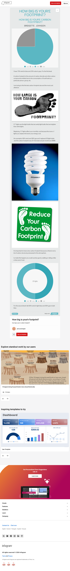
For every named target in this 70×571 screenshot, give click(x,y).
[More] (57, 10)
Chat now (14, 525)
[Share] (14, 334)
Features (5, 506)
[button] (27, 66)
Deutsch (8, 529)
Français (24, 529)
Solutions (5, 510)
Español (19, 529)
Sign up (66, 3)
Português (13, 529)
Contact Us (5, 525)
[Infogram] (6, 3)
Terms (4, 556)
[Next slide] (7, 398)
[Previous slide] (3, 398)
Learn (4, 513)
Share (15, 313)
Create (4, 503)
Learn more (35, 476)
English (4, 529)
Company (5, 516)
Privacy (10, 556)
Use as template (55, 3)
